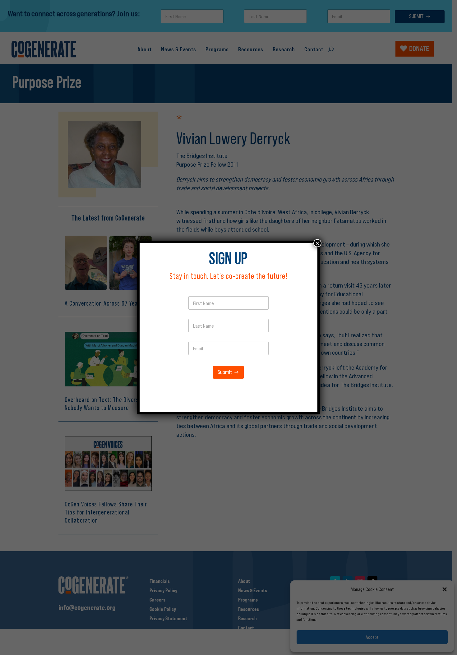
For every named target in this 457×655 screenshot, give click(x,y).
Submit (225, 372)
